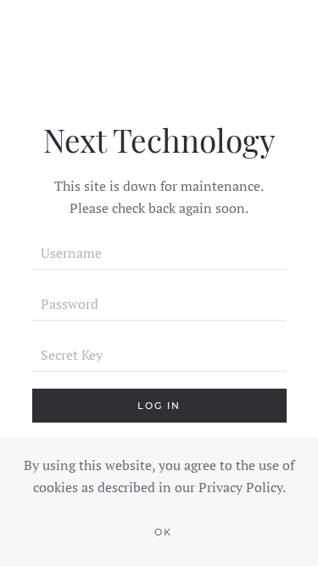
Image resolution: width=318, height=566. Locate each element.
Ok (163, 532)
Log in (159, 406)
